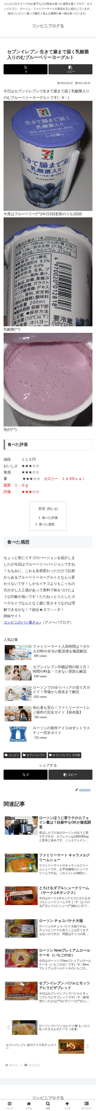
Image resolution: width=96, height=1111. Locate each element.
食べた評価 (50, 517)
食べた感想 (46, 524)
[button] (70, 69)
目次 (42, 508)
